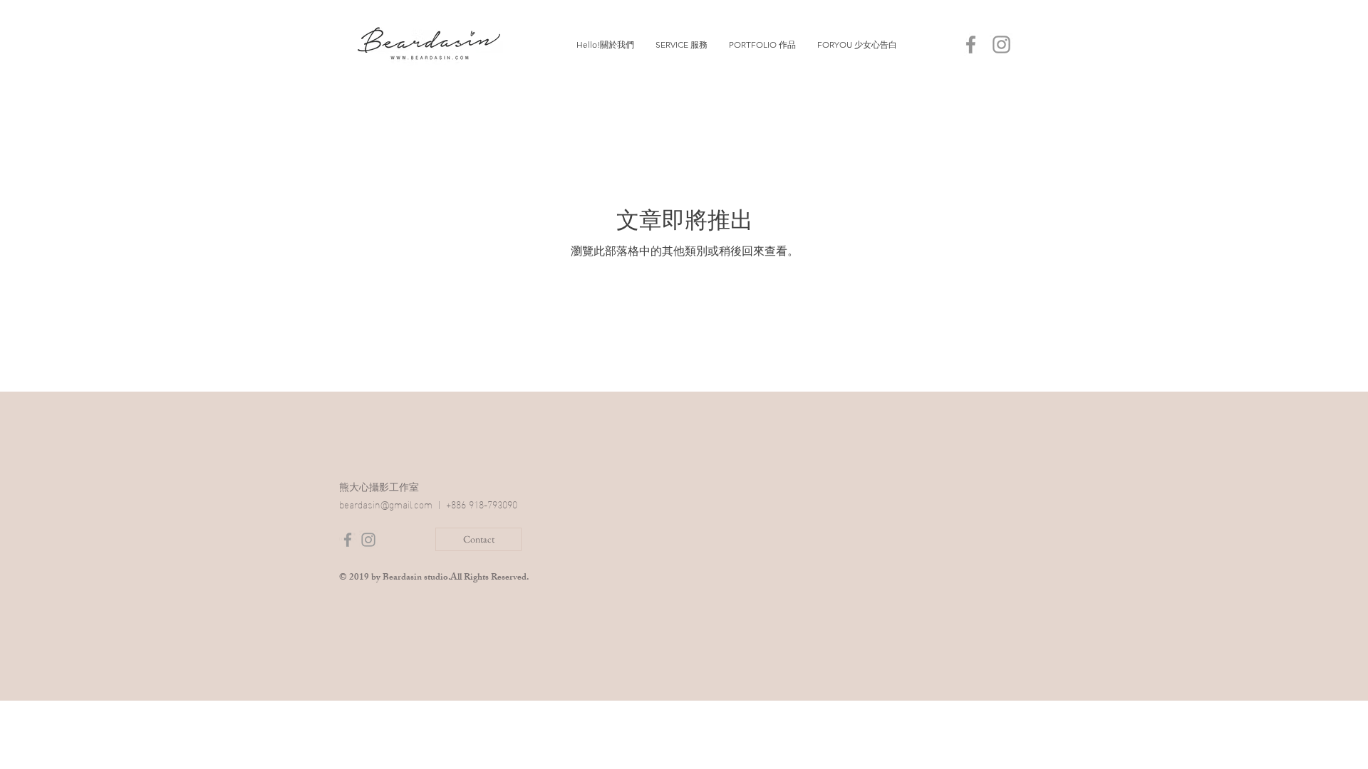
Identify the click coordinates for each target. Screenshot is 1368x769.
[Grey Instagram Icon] (368, 539)
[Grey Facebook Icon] (347, 539)
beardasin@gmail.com (385, 504)
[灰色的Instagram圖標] (1001, 44)
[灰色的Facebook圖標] (971, 44)
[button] (681, 45)
